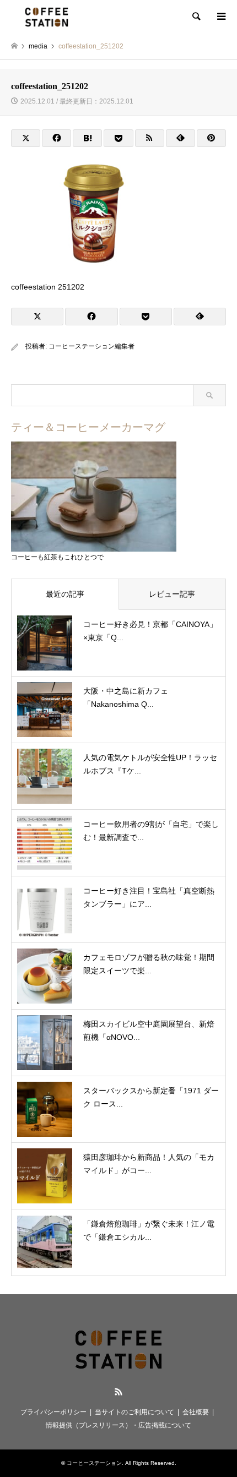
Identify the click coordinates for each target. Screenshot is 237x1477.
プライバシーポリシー (53, 1412)
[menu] (220, 16)
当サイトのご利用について (134, 1412)
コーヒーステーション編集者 (91, 346)
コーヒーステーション (94, 1463)
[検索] (195, 16)
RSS (118, 1392)
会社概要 (195, 1412)
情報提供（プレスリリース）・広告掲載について (118, 1425)
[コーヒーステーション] (46, 16)
